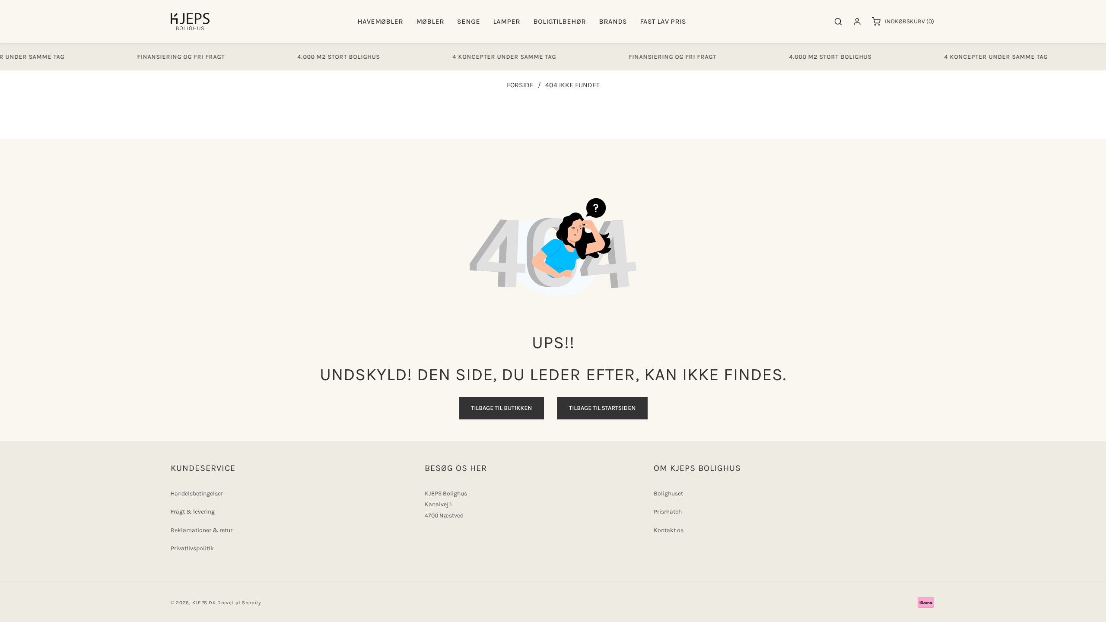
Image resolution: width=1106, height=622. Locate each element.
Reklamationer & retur (201, 530)
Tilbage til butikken (501, 408)
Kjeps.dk (204, 603)
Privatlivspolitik (192, 548)
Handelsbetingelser (197, 493)
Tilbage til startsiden (602, 408)
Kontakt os (668, 530)
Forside (520, 85)
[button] (380, 21)
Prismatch (668, 511)
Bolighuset (668, 493)
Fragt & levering (193, 511)
